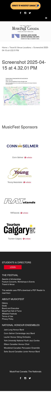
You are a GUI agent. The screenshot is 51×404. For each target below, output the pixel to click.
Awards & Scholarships (11, 279)
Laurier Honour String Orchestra (17, 337)
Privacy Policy (7, 319)
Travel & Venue (8, 284)
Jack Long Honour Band (14, 329)
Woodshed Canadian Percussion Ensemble (22, 347)
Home (4, 47)
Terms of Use (7, 316)
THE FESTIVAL (10, 275)
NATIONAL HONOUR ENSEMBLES (21, 325)
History (5, 303)
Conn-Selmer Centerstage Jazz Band (19, 333)
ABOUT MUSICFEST (13, 299)
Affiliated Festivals (9, 313)
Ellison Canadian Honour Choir (16, 344)
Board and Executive (10, 308)
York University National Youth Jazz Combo (22, 340)
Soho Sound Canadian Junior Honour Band (22, 351)
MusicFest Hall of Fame (12, 311)
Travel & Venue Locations (20, 47)
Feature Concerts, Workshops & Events (18, 281)
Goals (4, 305)
